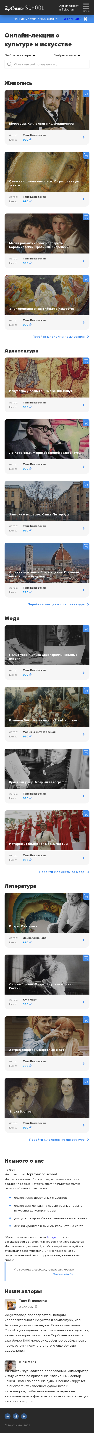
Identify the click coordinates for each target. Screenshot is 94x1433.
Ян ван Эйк (72, 19)
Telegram (68, 9)
